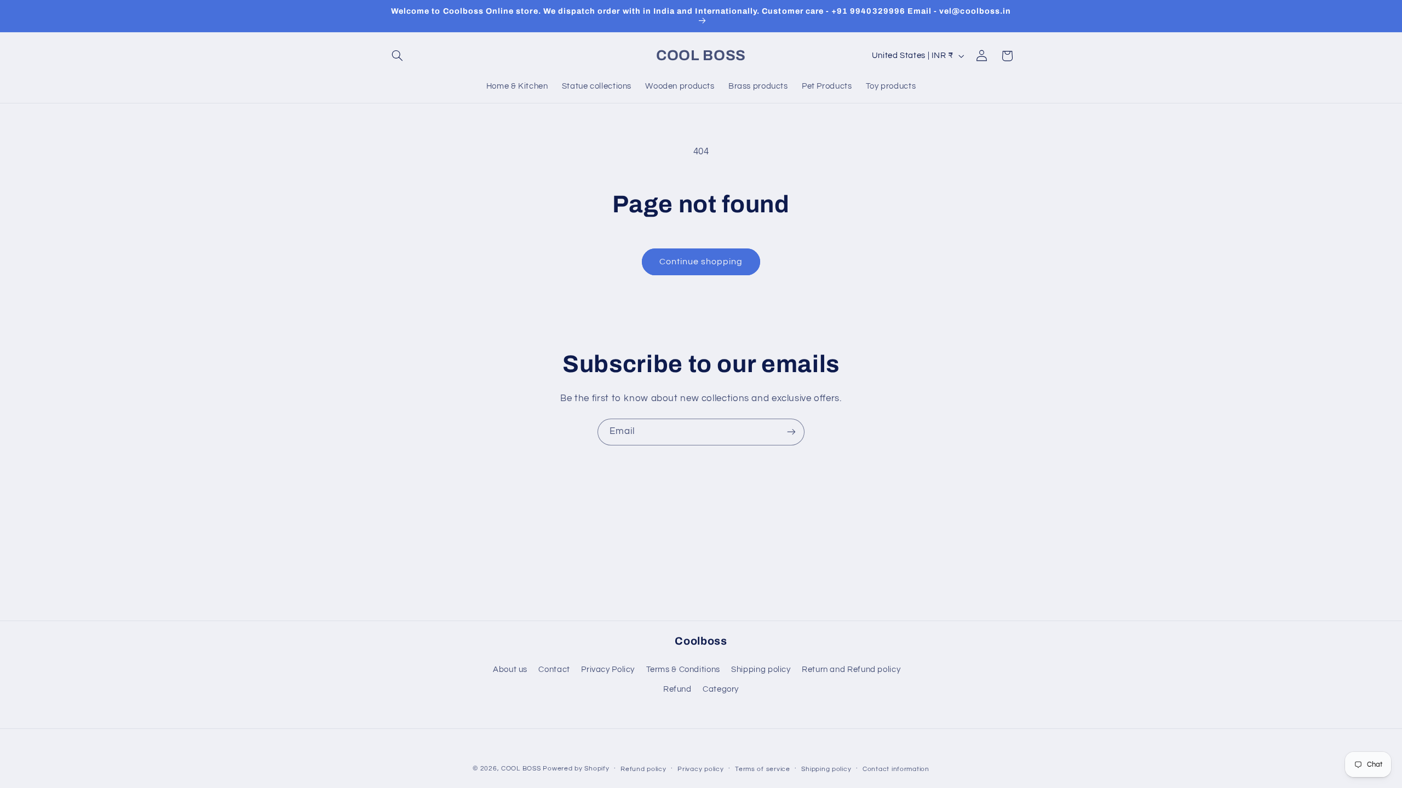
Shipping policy (760, 669)
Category (721, 689)
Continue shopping (701, 261)
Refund (677, 689)
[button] (397, 55)
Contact (554, 669)
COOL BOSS (521, 769)
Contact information (896, 769)
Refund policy (643, 769)
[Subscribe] (791, 432)
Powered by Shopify (576, 769)
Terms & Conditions (683, 669)
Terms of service (762, 769)
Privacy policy (700, 769)
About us (510, 669)
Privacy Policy (608, 669)
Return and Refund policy (851, 669)
